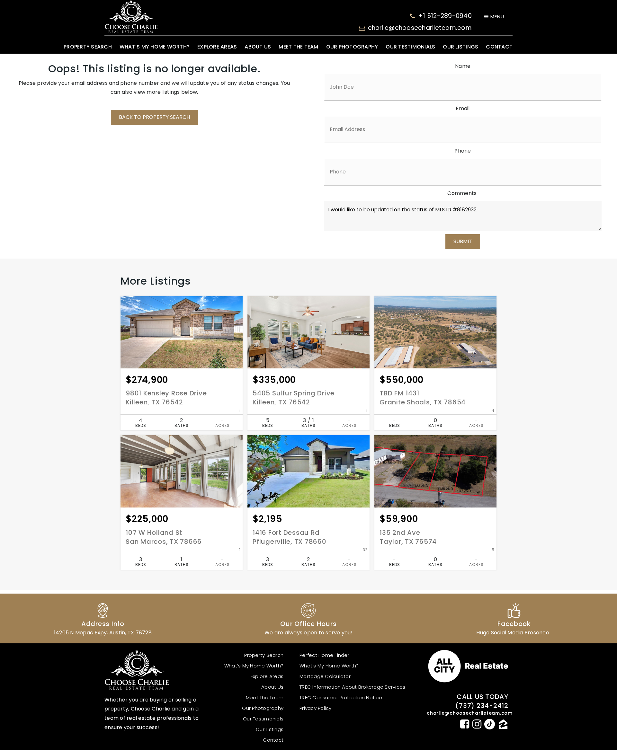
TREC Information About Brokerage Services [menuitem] (352, 687)
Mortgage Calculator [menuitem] (325, 676)
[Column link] (103, 618)
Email (462, 108)
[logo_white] (130, 16)
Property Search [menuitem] (88, 46)
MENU (496, 16)
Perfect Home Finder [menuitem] (324, 655)
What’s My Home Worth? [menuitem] (155, 46)
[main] (308, 326)
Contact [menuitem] (499, 46)
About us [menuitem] (258, 46)
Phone (462, 150)
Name (462, 66)
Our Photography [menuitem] (352, 46)
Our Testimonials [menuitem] (410, 46)
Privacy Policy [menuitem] (316, 708)
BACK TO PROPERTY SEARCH (154, 117)
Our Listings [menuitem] (460, 46)
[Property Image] (182, 332)
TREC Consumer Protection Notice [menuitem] (341, 697)
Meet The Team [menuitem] (298, 46)
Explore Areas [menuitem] (217, 46)
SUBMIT (462, 241)
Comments (462, 193)
